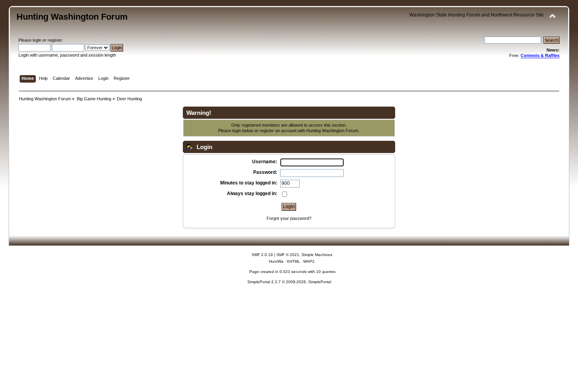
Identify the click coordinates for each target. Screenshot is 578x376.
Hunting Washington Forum (72, 17)
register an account (278, 130)
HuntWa (276, 261)
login (37, 40)
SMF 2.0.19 (262, 255)
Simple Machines (317, 255)
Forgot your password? (289, 218)
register (55, 40)
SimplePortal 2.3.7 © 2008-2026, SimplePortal (289, 282)
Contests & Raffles (540, 55)
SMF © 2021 (287, 255)
